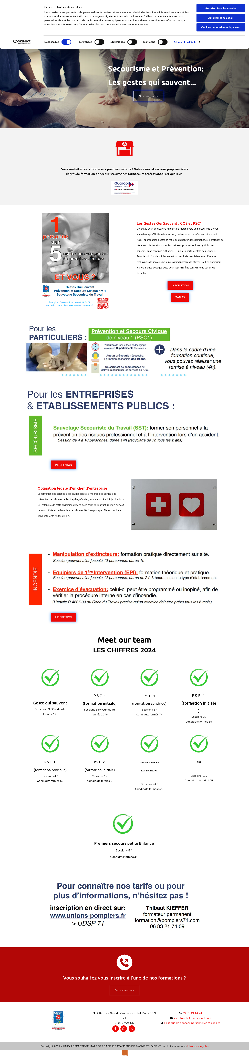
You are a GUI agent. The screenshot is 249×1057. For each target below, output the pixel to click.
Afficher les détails (185, 42)
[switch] (99, 42)
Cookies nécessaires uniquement (220, 27)
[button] (148, 96)
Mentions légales (198, 1046)
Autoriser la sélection (220, 17)
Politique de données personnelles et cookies (192, 1023)
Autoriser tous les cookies (220, 8)
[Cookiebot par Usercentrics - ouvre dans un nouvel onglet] (22, 42)
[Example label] (123, 1028)
